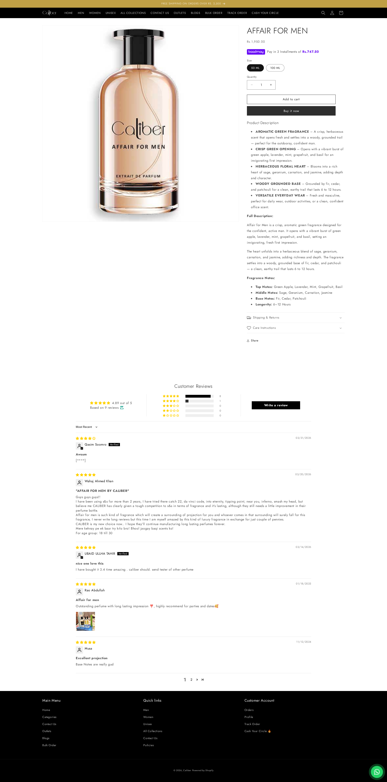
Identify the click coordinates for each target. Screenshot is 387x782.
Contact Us (49, 724)
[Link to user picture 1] (85, 621)
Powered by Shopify (203, 770)
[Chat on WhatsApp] (377, 772)
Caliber (187, 770)
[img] (86, 438)
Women (148, 717)
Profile (248, 717)
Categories (49, 717)
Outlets (46, 731)
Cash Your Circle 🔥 (257, 731)
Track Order (252, 724)
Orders (249, 710)
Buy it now (291, 111)
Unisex (147, 724)
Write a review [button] (276, 405)
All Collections (152, 731)
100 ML (275, 68)
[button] (323, 12)
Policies (148, 745)
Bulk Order (49, 745)
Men (146, 710)
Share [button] (254, 340)
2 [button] (191, 679)
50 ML (255, 68)
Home (46, 710)
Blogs (46, 738)
